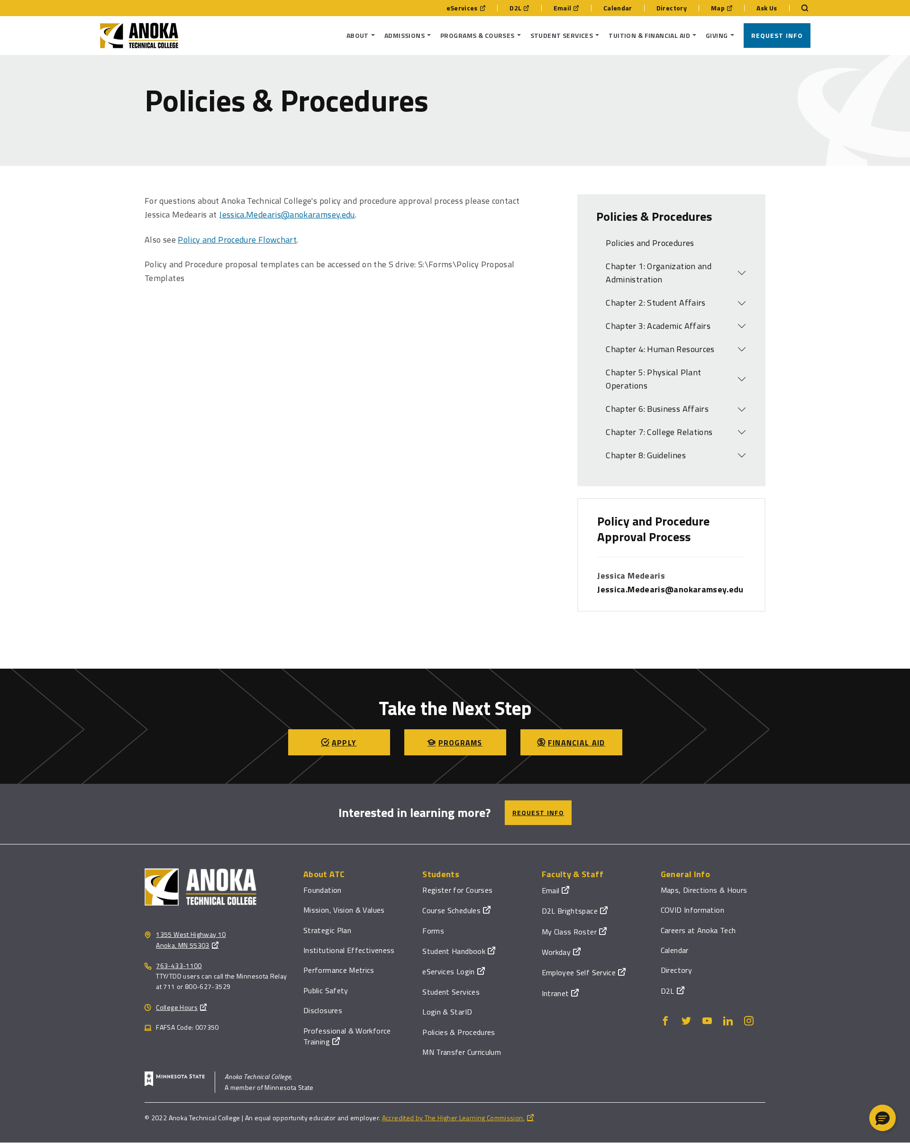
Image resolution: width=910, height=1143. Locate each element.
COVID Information (692, 910)
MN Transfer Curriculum (461, 1052)
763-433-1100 (178, 966)
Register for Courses (457, 890)
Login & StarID (447, 1011)
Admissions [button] (404, 35)
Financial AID (576, 742)
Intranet (555, 993)
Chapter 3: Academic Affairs (658, 325)
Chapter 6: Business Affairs (657, 408)
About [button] (357, 35)
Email (563, 8)
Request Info (777, 35)
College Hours (177, 1007)
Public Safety (325, 990)
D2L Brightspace (570, 910)
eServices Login (448, 971)
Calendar (617, 8)
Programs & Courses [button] (477, 35)
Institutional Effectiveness (349, 950)
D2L (515, 8)
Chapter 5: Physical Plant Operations (653, 379)
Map (718, 8)
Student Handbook (453, 951)
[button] (882, 1118)
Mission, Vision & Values (344, 910)
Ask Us (766, 8)
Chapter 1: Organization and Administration (658, 273)
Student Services (451, 992)
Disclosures (322, 1010)
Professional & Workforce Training (347, 1036)
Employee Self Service (579, 972)
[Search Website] (800, 8)
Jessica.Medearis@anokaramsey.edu (287, 214)
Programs (460, 742)
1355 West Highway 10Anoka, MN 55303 (191, 939)
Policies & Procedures (458, 1032)
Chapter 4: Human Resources (660, 349)
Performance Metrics (338, 970)
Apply (344, 742)
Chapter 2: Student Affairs (655, 302)
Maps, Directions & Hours (704, 890)
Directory (671, 8)
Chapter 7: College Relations (659, 432)
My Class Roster (569, 931)
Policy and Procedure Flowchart (237, 239)
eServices (462, 8)
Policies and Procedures (650, 242)
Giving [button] (717, 35)
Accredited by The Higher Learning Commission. (453, 1118)
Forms (433, 930)
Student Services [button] (561, 35)
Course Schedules (451, 910)
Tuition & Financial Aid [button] (649, 35)
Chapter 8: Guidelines (646, 455)
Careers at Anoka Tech (698, 930)
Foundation (322, 890)
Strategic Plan (327, 930)
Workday (556, 952)
